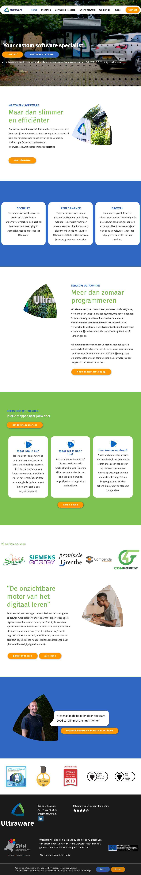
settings (87, 870)
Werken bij (104, 10)
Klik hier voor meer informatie (54, 855)
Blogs (118, 10)
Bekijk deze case (22, 655)
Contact (132, 10)
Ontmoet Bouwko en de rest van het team (89, 730)
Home (34, 10)
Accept (118, 869)
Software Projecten (65, 10)
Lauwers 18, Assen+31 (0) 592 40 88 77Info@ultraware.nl (47, 810)
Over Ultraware (87, 10)
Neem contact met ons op (91, 371)
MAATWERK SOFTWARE (41, 54)
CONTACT (12, 54)
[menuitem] (34, 10)
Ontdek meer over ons (24, 425)
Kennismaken (70, 504)
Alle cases (50, 655)
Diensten (46, 10)
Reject (103, 869)
